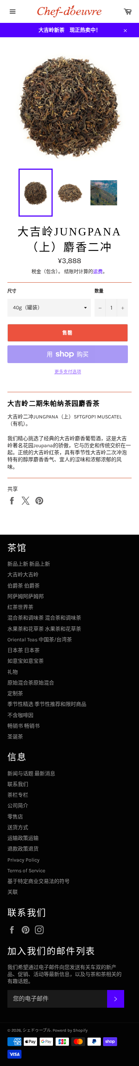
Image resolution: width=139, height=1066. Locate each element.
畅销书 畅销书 (23, 726)
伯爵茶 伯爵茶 (23, 586)
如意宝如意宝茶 (25, 661)
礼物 (12, 672)
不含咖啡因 (20, 715)
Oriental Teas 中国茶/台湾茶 (39, 640)
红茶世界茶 (20, 607)
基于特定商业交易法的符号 (38, 881)
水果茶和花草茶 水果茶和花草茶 (44, 629)
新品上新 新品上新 (28, 564)
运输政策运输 (23, 838)
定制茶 (15, 693)
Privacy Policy (23, 860)
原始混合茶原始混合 (30, 683)
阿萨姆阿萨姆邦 (25, 596)
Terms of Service (26, 870)
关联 (12, 892)
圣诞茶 (15, 737)
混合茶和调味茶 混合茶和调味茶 (44, 618)
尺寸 (11, 291)
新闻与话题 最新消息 (31, 773)
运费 (98, 271)
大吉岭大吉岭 (23, 575)
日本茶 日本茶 (23, 650)
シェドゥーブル (37, 1030)
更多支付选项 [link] (67, 372)
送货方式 (17, 827)
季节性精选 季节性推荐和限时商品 (46, 704)
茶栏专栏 (17, 795)
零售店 (15, 817)
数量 (99, 291)
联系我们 (17, 784)
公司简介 (17, 806)
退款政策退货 (23, 849)
